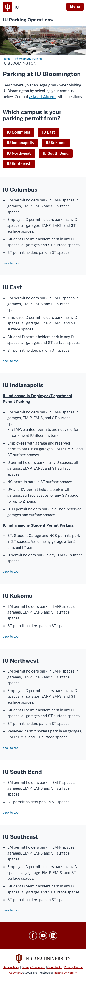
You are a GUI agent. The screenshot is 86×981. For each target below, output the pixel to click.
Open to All (54, 967)
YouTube (43, 935)
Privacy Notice (73, 967)
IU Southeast (19, 163)
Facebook (33, 935)
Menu (75, 6)
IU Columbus (18, 132)
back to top (11, 263)
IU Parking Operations (28, 20)
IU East (48, 132)
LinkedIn (53, 935)
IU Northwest (19, 153)
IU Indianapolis (20, 142)
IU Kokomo (56, 142)
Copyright (15, 973)
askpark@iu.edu (42, 96)
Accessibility (11, 967)
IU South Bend (56, 153)
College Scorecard (33, 967)
